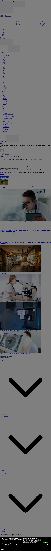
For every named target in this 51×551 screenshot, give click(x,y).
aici (8, 546)
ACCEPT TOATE (46, 542)
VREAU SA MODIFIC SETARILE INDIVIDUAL (45, 544)
